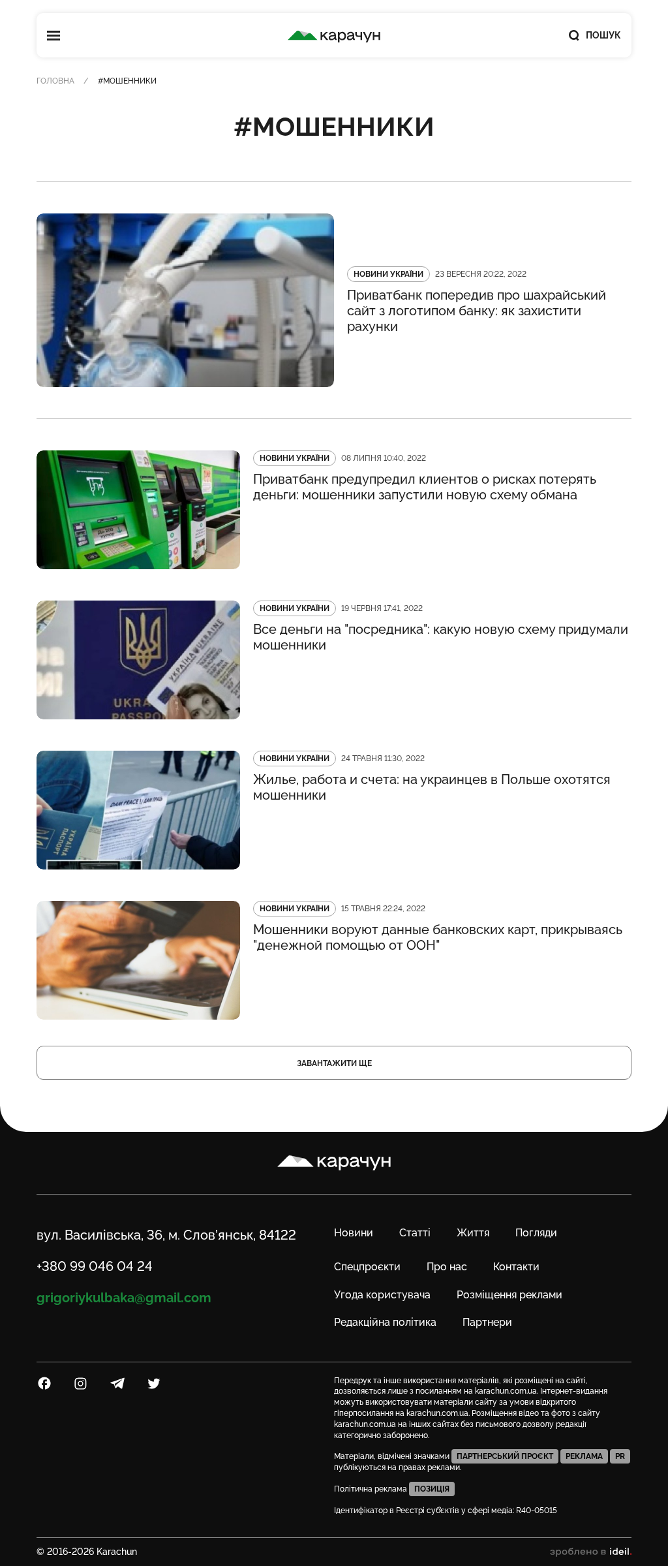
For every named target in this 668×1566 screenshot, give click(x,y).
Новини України (388, 274)
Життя (473, 1233)
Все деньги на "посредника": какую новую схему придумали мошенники (440, 637)
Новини (353, 1233)
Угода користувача (382, 1295)
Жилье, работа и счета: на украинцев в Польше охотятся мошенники (432, 787)
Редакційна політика (385, 1322)
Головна (55, 81)
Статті (415, 1233)
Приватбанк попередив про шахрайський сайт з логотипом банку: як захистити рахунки (476, 310)
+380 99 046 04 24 (95, 1266)
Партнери (487, 1322)
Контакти (516, 1267)
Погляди (536, 1233)
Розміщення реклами (509, 1295)
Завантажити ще (334, 1063)
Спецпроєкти (367, 1267)
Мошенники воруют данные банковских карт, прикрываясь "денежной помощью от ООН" (437, 937)
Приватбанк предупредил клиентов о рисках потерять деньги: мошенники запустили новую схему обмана (424, 487)
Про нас (447, 1267)
